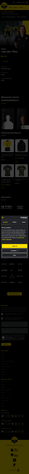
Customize (14, 250)
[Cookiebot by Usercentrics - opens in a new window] (20, 218)
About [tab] (23, 222)
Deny (14, 255)
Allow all (14, 246)
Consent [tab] (5, 222)
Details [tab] (14, 222)
